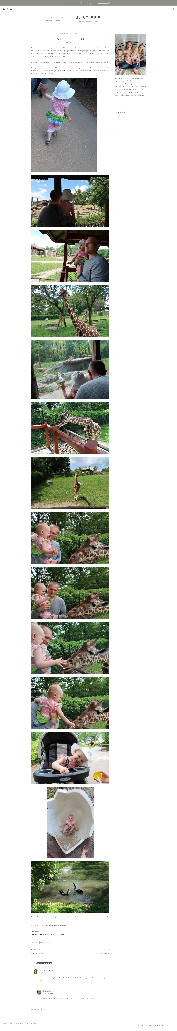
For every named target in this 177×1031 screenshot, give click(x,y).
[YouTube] (11, 9)
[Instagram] (3, 9)
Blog (53, 17)
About (45, 17)
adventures (35, 942)
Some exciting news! (37, 951)
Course (61, 17)
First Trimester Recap (102, 951)
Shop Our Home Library (118, 19)
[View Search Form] (173, 9)
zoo (48, 942)
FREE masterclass (103, 3)
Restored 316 (171, 1025)
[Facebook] (7, 9)
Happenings (70, 42)
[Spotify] (18, 9)
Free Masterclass (137, 19)
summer (42, 942)
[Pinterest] (14, 9)
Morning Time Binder (53, 20)
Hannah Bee (47, 991)
